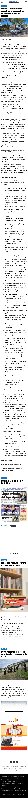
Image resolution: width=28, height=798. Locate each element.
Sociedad (11, 768)
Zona (25, 768)
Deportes (5, 768)
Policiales (20, 768)
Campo (12, 766)
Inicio (3, 766)
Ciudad (16, 766)
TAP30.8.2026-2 (5, 525)
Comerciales (14, 770)
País (15, 768)
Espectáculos (23, 766)
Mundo (7, 766)
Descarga (13, 525)
